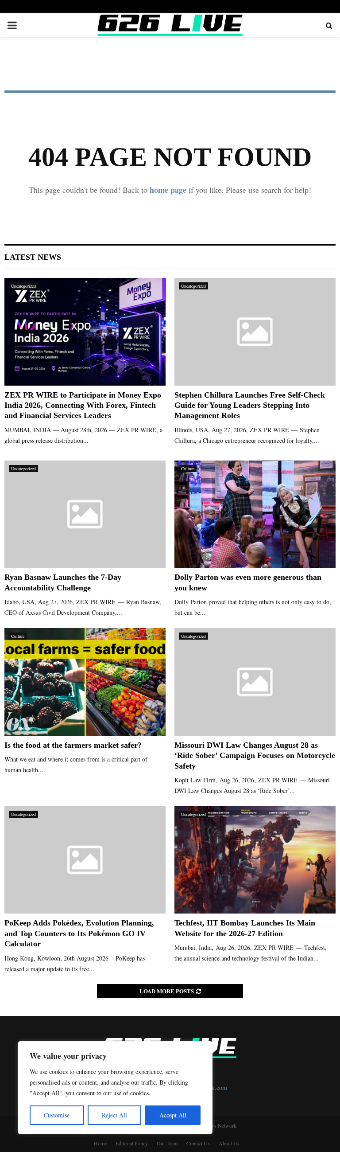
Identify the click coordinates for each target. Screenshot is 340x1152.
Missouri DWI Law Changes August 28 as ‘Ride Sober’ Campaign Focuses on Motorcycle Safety (254, 755)
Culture (187, 468)
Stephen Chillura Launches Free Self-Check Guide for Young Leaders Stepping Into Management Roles (249, 405)
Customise (57, 1115)
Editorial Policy (132, 1143)
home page (168, 189)
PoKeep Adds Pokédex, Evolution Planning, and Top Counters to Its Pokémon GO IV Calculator (79, 933)
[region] (115, 1087)
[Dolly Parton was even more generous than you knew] (255, 514)
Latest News (32, 257)
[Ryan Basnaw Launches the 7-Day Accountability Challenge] (85, 514)
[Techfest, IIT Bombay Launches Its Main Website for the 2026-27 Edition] (255, 860)
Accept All (172, 1115)
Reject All (114, 1115)
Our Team (167, 1143)
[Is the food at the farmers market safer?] (85, 682)
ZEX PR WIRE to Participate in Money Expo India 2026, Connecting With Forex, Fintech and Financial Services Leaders (82, 405)
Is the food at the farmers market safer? (73, 745)
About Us (229, 1143)
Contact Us (198, 1143)
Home (100, 1143)
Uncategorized (23, 286)
